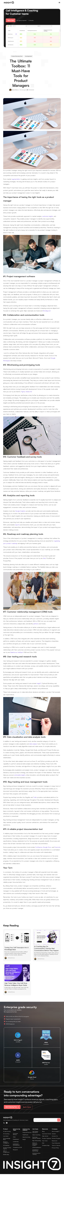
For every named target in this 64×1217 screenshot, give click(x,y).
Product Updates (46, 1138)
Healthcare (25, 1134)
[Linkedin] (6, 1123)
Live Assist (6, 1136)
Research (15, 1149)
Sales (14, 1137)
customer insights (47, 216)
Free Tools (44, 1140)
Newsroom (54, 1140)
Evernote (57, 847)
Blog (43, 1131)
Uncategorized (28, 56)
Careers (54, 1133)
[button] (10, 20)
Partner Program (56, 1138)
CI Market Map (45, 1145)
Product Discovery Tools (17, 56)
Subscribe (58, 1120)
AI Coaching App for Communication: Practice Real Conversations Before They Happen (46, 948)
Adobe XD (29, 391)
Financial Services (27, 1132)
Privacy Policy (55, 1147)
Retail (24, 1139)
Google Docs (47, 847)
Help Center (45, 1136)
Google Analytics (20, 511)
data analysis (33, 744)
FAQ (43, 1143)
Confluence (38, 847)
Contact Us (55, 1136)
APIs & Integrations (6, 1151)
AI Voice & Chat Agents (7, 1148)
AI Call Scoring (7, 1131)
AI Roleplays (6, 1145)
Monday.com (47, 311)
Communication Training (36, 1154)
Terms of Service (56, 1145)
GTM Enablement (36, 1147)
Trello (35, 797)
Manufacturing (26, 1137)
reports (17, 525)
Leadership (16, 1141)
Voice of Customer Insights (34, 1144)
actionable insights (19, 775)
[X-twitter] (4, 1123)
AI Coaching (6, 1133)
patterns (35, 624)
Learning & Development (16, 1144)
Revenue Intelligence (6, 1142)
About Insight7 (55, 1131)
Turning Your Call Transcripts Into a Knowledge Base (16, 949)
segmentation (16, 179)
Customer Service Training (36, 1137)
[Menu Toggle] (59, 2)
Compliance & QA (17, 1147)
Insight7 (39, 683)
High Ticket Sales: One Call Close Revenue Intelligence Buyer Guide (15, 984)
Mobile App (6, 1154)
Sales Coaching (36, 1134)
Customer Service (15, 1134)
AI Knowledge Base (6, 1139)
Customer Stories (46, 1133)
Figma (23, 391)
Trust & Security (56, 1143)
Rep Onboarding (36, 1140)
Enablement (16, 1139)
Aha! (44, 558)
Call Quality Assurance (35, 1132)
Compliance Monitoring (35, 1150)
